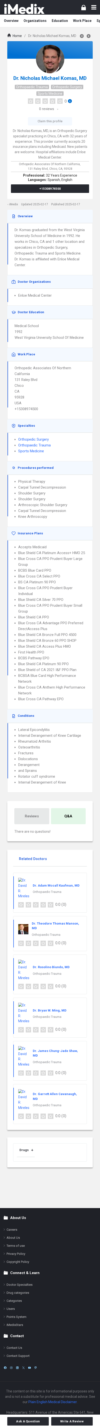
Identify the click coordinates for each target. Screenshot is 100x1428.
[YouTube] (29, 1367)
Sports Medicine (50, 93)
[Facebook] (5, 1367)
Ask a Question (28, 1421)
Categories (14, 1301)
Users (11, 1309)
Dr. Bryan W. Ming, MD (50, 1010)
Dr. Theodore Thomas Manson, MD (55, 926)
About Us (13, 1237)
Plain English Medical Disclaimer (52, 1402)
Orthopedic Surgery (67, 87)
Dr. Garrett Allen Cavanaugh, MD (55, 1096)
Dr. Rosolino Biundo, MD (51, 967)
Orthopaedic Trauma (32, 87)
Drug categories (18, 1293)
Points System (16, 1317)
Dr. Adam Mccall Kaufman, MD (56, 885)
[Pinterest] (35, 1367)
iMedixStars (15, 1325)
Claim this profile (50, 121)
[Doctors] (24, 9)
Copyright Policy (18, 1262)
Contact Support (18, 1356)
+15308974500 (50, 188)
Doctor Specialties (20, 1284)
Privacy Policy (16, 1254)
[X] (23, 1367)
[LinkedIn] (17, 1367)
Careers (12, 1229)
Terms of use (16, 1246)
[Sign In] (83, 7)
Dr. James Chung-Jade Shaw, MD (55, 1053)
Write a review (72, 1421)
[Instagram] (11, 1367)
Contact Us (14, 1348)
